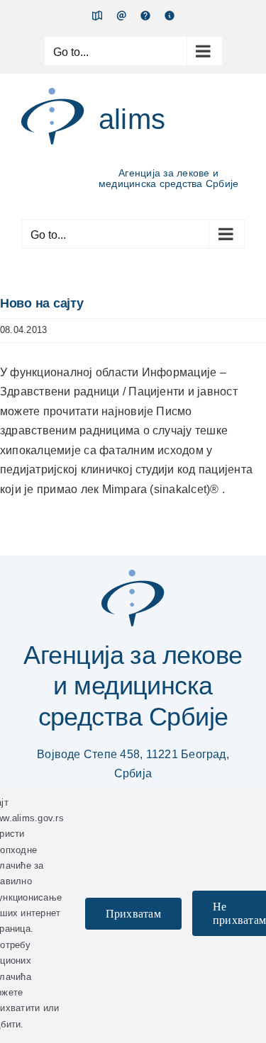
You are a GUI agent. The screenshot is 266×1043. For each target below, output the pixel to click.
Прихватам (133, 914)
